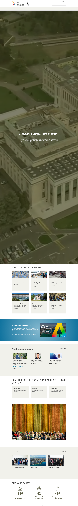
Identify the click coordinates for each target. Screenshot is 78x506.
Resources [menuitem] (38, 8)
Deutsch (64, 1)
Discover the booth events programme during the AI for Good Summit (24, 334)
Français (60, 1)
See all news (64, 348)
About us (38, 4)
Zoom (64, 438)
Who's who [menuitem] (30, 8)
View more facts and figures (39, 505)
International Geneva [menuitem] (49, 8)
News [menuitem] (15, 8)
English (56, 1)
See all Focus (64, 451)
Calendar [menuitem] (23, 8)
